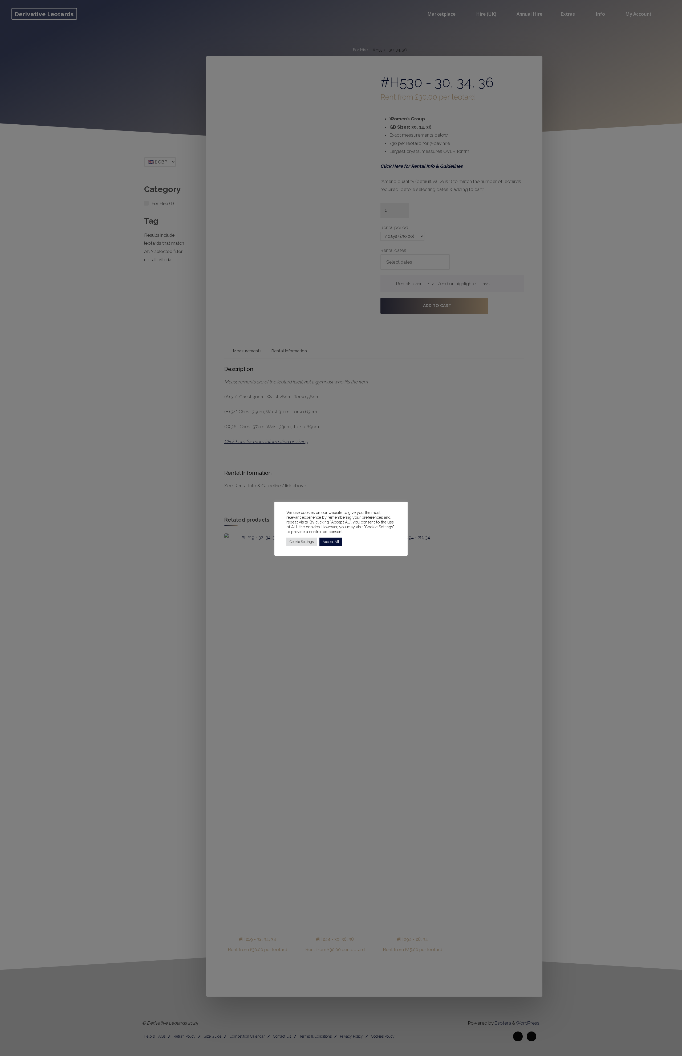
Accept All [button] (331, 542)
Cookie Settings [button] (302, 542)
